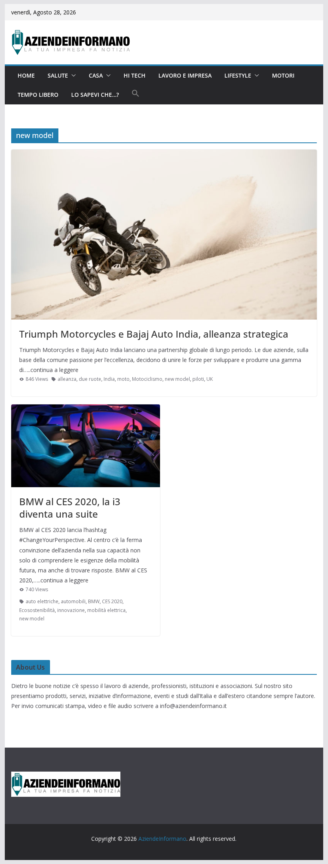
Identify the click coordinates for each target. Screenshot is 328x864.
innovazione (71, 610)
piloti (198, 379)
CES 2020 (112, 601)
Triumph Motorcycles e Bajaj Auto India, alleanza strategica (153, 333)
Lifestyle (237, 75)
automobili (73, 601)
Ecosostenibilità (37, 610)
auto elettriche (42, 601)
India (109, 379)
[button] (72, 75)
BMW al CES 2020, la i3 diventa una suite (69, 507)
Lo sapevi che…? (95, 94)
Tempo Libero (38, 94)
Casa (96, 75)
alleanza (67, 379)
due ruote (90, 379)
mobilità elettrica (106, 610)
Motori (283, 75)
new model (177, 379)
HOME (26, 75)
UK (209, 379)
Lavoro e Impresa (185, 75)
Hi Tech (135, 75)
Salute (58, 75)
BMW (94, 601)
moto (123, 379)
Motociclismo (147, 379)
